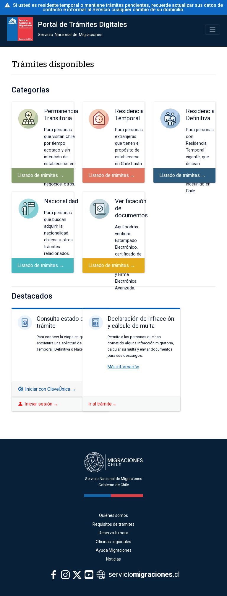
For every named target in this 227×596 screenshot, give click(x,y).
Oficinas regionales (113, 541)
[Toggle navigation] (212, 30)
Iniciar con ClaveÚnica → (50, 389)
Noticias (113, 559)
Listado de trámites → (40, 175)
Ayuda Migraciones (114, 550)
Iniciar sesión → (37, 404)
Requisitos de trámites (113, 524)
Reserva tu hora (113, 532)
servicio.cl (143, 574)
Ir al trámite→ (102, 404)
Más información (123, 366)
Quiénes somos (113, 515)
